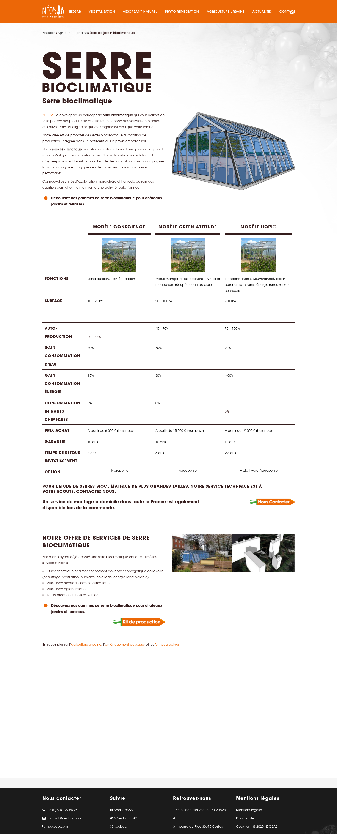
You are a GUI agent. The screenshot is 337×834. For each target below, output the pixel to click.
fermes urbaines (167, 645)
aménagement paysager (125, 645)
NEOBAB (49, 115)
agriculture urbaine (86, 645)
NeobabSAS (123, 810)
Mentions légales (249, 810)
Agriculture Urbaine (73, 33)
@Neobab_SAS (125, 818)
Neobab (49, 33)
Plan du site (245, 818)
